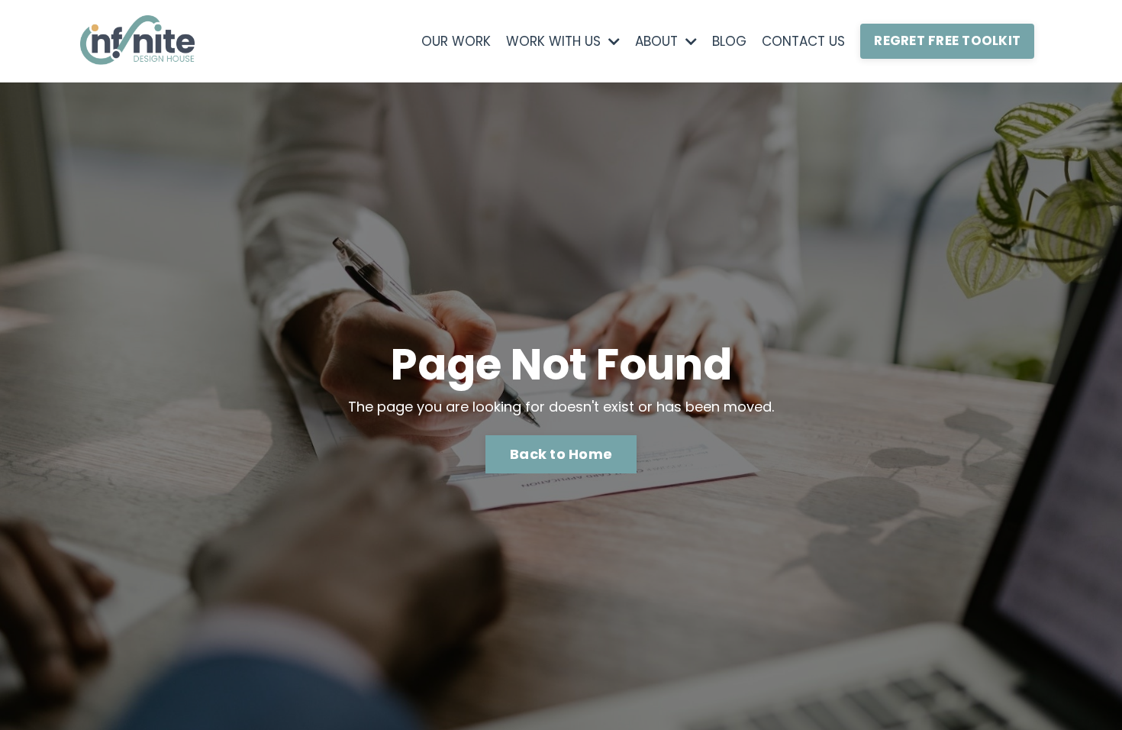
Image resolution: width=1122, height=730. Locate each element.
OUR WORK (456, 41)
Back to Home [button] (561, 454)
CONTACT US (803, 41)
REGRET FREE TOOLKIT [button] (947, 40)
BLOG (729, 41)
